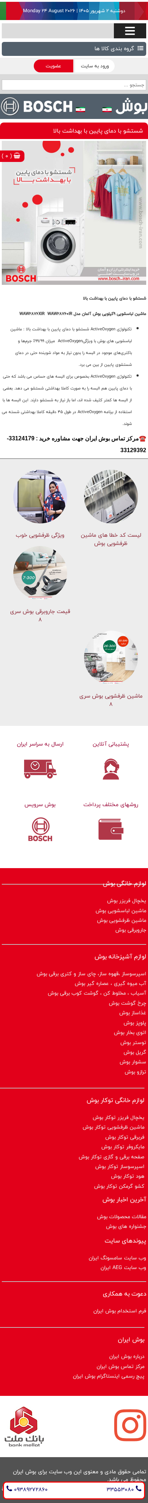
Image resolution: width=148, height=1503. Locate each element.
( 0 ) (8, 156)
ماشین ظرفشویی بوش (121, 920)
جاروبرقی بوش (130, 929)
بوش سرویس (40, 804)
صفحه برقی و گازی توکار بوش (111, 1156)
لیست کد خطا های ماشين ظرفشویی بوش (111, 539)
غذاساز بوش (132, 1012)
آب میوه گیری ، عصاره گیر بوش (110, 983)
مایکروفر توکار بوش (122, 1146)
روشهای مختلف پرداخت (110, 804)
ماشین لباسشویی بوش (121, 910)
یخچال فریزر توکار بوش (118, 1117)
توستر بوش (133, 1042)
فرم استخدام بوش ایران (119, 1310)
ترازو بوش (135, 1071)
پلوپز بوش (135, 1022)
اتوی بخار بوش (130, 1032)
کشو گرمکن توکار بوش (119, 1186)
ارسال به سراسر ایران (40, 744)
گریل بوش (135, 1052)
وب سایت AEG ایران (123, 1267)
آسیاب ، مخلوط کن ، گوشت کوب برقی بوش (97, 993)
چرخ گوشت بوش (127, 1003)
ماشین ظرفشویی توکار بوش (113, 1127)
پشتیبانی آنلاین (111, 744)
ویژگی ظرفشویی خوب (40, 535)
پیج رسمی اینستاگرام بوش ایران (108, 1376)
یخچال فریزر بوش (126, 900)
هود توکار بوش (127, 1176)
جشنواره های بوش (126, 1226)
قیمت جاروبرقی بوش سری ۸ (40, 615)
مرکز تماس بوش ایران (120, 1366)
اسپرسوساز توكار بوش (119, 1166)
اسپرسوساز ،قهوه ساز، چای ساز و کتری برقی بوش (91, 973)
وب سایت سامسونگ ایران (117, 1257)
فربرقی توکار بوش (124, 1137)
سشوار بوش (133, 1061)
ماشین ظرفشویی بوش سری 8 (111, 700)
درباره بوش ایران (126, 1356)
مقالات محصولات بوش (121, 1216)
